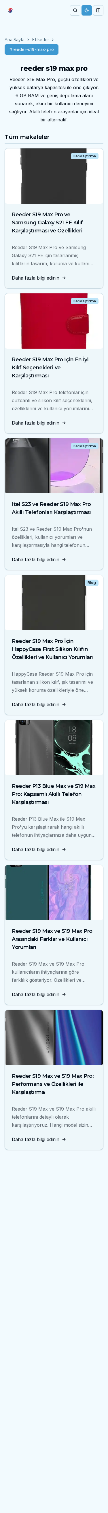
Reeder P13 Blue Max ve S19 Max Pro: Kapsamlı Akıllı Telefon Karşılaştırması (54, 794)
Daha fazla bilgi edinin (35, 278)
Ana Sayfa (14, 39)
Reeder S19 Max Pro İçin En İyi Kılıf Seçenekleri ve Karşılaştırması (50, 367)
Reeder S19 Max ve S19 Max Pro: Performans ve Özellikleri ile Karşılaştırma (53, 1084)
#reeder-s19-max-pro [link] (31, 49)
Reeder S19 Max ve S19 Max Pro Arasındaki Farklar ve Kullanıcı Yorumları (52, 939)
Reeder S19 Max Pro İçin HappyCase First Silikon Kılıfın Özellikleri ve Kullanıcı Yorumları (52, 649)
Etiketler (40, 39)
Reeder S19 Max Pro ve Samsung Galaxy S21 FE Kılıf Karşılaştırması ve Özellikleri (47, 222)
